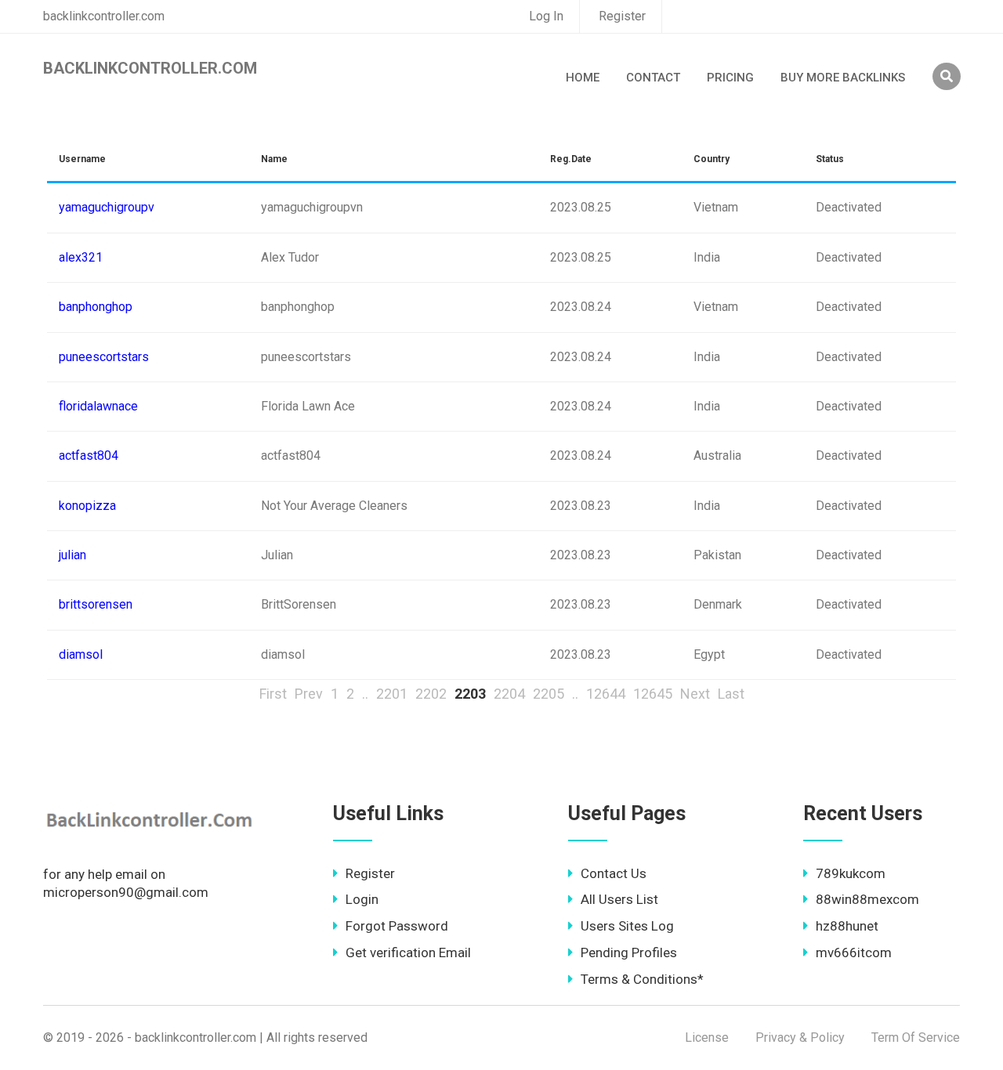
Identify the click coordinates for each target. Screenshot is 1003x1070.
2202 (431, 693)
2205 (548, 693)
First (273, 693)
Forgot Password (397, 926)
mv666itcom (854, 952)
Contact (653, 77)
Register (622, 16)
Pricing (730, 77)
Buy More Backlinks (842, 77)
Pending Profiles (629, 952)
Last (731, 693)
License (707, 1037)
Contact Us (613, 873)
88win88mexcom (867, 899)
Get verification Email (408, 952)
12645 (652, 693)
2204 (509, 693)
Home (582, 77)
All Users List (619, 899)
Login (362, 899)
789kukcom (850, 873)
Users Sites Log (627, 926)
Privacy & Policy (800, 1037)
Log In (546, 16)
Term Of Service (915, 1037)
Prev (309, 693)
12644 (605, 693)
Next (695, 693)
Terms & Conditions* (642, 979)
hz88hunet (847, 926)
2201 (391, 693)
